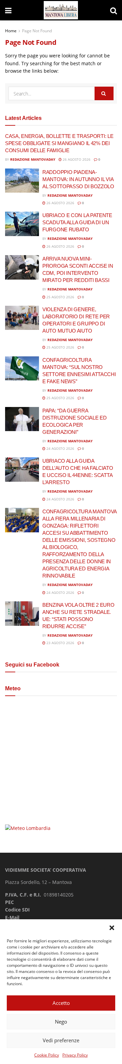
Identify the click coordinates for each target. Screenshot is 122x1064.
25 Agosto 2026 (59, 297)
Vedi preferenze (61, 1040)
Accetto (61, 1002)
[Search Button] (113, 10)
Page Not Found (37, 31)
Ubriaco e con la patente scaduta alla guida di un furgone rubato (77, 222)
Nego (61, 1021)
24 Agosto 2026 (59, 448)
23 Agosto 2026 (59, 642)
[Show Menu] (8, 10)
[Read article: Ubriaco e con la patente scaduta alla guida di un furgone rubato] (22, 224)
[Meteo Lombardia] (27, 827)
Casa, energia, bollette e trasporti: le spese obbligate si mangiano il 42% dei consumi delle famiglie (59, 143)
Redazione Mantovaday (32, 159)
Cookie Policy (46, 1055)
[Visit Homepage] (61, 10)
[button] (111, 927)
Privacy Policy (75, 1055)
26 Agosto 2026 (76, 159)
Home (11, 31)
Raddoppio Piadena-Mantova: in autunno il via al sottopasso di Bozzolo (78, 179)
